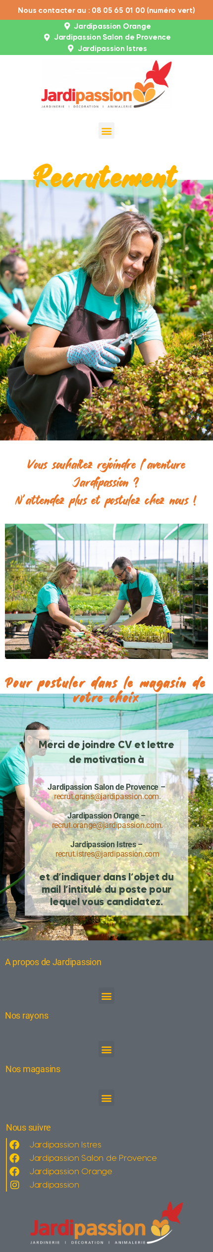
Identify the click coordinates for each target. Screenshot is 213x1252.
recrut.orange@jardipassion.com (106, 825)
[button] (107, 130)
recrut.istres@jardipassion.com (107, 854)
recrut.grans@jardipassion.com (106, 796)
